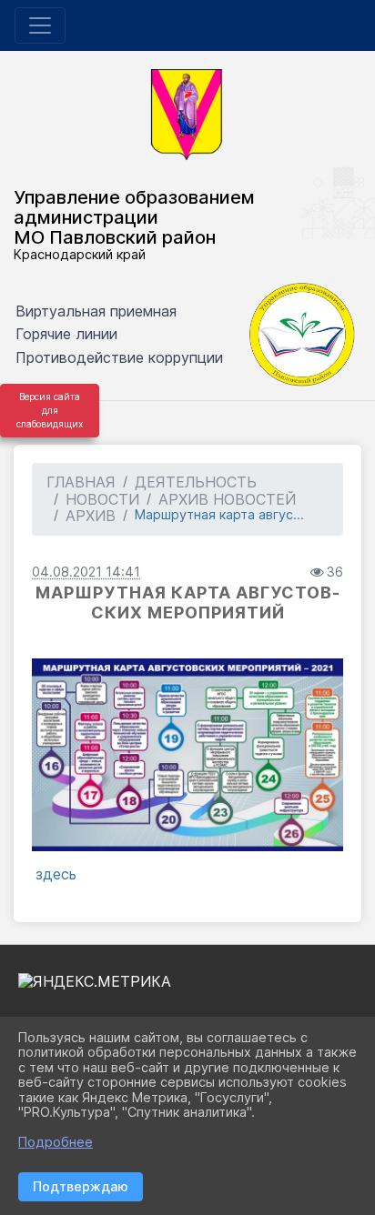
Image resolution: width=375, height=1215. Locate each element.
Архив (91, 516)
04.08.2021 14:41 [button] (86, 571)
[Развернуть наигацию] (40, 25)
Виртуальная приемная (96, 311)
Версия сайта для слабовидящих (49, 410)
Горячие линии (66, 334)
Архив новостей (227, 499)
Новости (102, 499)
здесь (55, 874)
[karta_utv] (187, 754)
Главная (81, 482)
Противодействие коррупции (119, 357)
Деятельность (196, 482)
